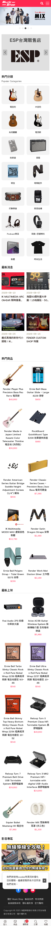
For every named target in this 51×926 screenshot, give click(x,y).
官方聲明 (39, 903)
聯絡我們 (29, 899)
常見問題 (39, 899)
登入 (5, 924)
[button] (5, 863)
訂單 (36, 924)
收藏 (46, 924)
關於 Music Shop (15, 899)
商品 (15, 924)
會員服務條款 (14, 903)
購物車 (25, 922)
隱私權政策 (27, 903)
